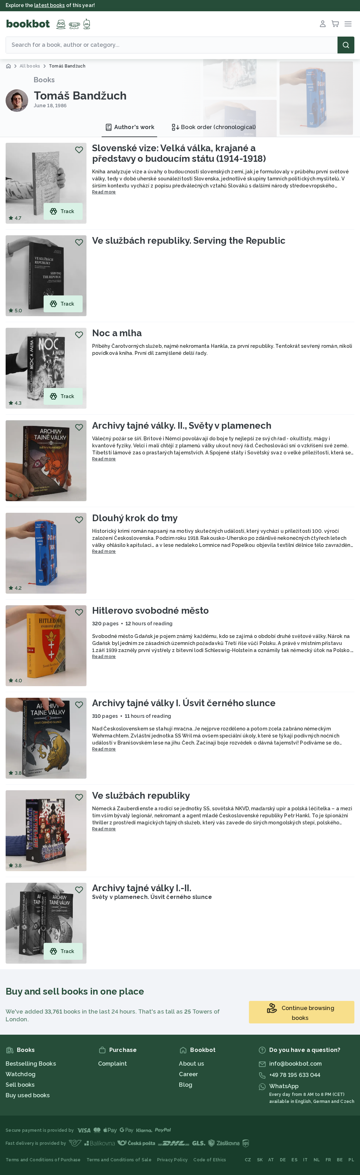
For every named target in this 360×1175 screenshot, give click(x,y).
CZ (248, 1159)
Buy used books (28, 1095)
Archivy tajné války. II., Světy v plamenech (181, 425)
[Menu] (348, 24)
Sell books (20, 1084)
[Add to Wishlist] (79, 149)
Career (188, 1074)
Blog (185, 1084)
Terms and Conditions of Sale (119, 1159)
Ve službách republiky (141, 795)
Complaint (112, 1063)
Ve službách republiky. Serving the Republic (188, 240)
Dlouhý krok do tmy (135, 518)
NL (317, 1159)
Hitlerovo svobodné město (150, 610)
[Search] (346, 45)
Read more (104, 192)
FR (328, 1159)
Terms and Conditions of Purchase (43, 1159)
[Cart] (335, 24)
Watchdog (21, 1074)
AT (271, 1159)
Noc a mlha (117, 333)
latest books (49, 5)
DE (283, 1159)
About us (191, 1063)
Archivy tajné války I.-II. (141, 888)
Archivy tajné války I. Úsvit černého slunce (184, 703)
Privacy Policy (172, 1159)
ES (294, 1159)
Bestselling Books (31, 1063)
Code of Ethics (209, 1159)
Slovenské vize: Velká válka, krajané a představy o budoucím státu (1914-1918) (179, 153)
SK (260, 1159)
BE (340, 1159)
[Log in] (322, 24)
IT (305, 1159)
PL (351, 1159)
